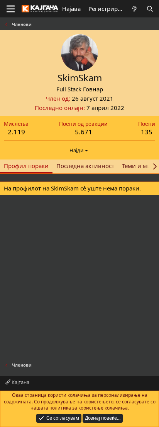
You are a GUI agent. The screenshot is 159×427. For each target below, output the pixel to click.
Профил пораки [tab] (26, 166)
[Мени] (11, 9)
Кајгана (19, 382)
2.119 (16, 131)
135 (146, 131)
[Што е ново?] (134, 9)
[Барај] (149, 9)
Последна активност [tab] (85, 166)
